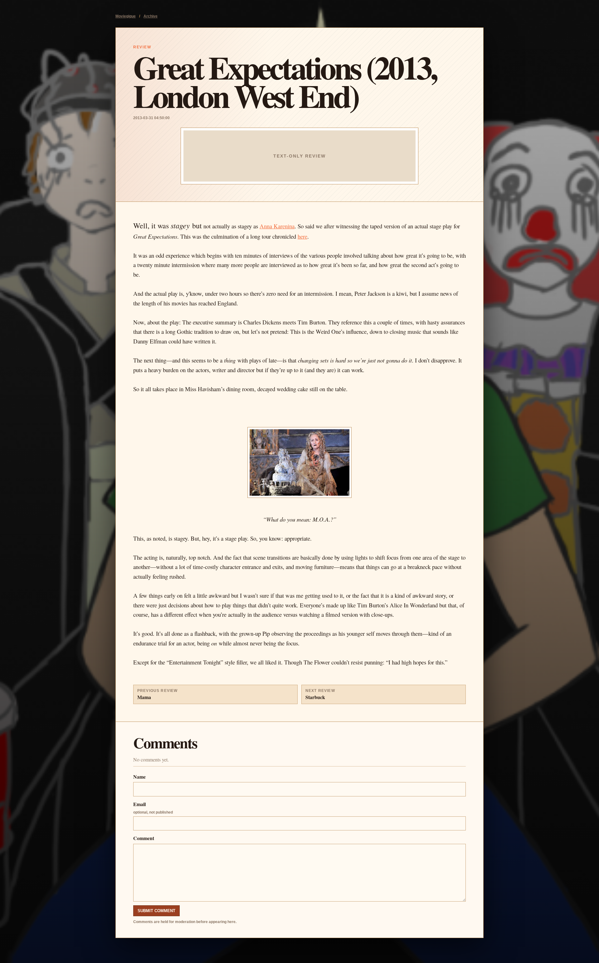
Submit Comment (156, 910)
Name (139, 776)
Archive (151, 16)
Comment (143, 838)
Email (153, 807)
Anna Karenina (277, 226)
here (302, 236)
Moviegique (125, 16)
